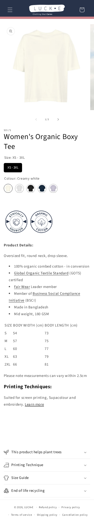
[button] (10, 9)
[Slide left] (36, 119)
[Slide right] (58, 119)
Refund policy (48, 507)
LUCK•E (29, 507)
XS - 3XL (13, 166)
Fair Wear (22, 286)
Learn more (34, 404)
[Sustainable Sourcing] (29, 234)
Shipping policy (47, 515)
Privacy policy (70, 507)
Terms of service (21, 515)
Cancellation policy (75, 515)
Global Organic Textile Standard (41, 273)
